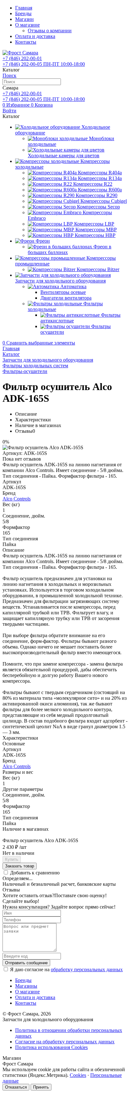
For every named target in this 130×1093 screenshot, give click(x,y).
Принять (41, 1087)
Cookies (78, 1075)
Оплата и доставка (35, 36)
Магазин (24, 19)
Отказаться (16, 1087)
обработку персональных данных (87, 969)
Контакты (25, 42)
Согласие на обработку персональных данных (65, 1041)
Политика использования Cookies (51, 1047)
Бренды (23, 13)
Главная (23, 7)
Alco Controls (17, 498)
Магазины (26, 986)
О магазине (27, 25)
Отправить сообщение (26, 962)
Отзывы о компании (50, 30)
